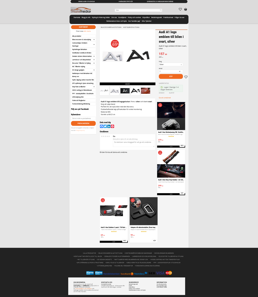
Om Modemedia (161, 284)
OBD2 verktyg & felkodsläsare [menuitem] (82, 90)
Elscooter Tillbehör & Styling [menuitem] (81, 63)
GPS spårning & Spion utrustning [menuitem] (82, 83)
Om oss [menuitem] (114, 17)
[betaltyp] (129, 272)
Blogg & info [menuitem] (86, 17)
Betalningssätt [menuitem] (156, 17)
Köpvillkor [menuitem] (146, 17)
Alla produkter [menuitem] (76, 36)
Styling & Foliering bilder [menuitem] (101, 17)
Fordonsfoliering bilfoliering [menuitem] (81, 104)
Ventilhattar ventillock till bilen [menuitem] (81, 53)
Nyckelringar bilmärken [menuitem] (79, 49)
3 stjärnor (105, 136)
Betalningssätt (133, 284)
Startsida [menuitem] (77, 17)
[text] (173, 54)
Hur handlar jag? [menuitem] (134, 21)
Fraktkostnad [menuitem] (168, 17)
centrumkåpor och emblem (83, 288)
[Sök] (160, 10)
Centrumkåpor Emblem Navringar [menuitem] (79, 44)
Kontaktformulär (106, 284)
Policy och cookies (134, 288)
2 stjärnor (104, 136)
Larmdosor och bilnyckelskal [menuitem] (81, 60)
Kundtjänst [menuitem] (122, 17)
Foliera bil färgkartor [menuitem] (78, 100)
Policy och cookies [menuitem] (134, 17)
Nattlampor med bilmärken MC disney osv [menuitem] (82, 74)
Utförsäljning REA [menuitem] (78, 97)
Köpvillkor (132, 287)
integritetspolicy (80, 130)
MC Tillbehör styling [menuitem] (78, 66)
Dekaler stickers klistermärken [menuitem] (82, 56)
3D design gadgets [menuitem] (78, 70)
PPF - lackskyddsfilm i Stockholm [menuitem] (83, 93)
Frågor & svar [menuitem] (179, 17)
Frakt (130, 286)
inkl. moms (87, 31)
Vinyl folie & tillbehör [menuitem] (78, 87)
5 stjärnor (109, 136)
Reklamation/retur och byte (137, 290)
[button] (181, 9)
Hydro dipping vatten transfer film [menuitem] (83, 80)
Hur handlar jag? (162, 286)
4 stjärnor (107, 136)
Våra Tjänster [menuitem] (147, 21)
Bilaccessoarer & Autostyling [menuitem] (81, 39)
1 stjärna (102, 136)
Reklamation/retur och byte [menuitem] (116, 21)
